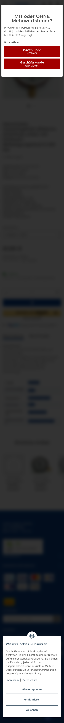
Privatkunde (32, 51)
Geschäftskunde (32, 63)
